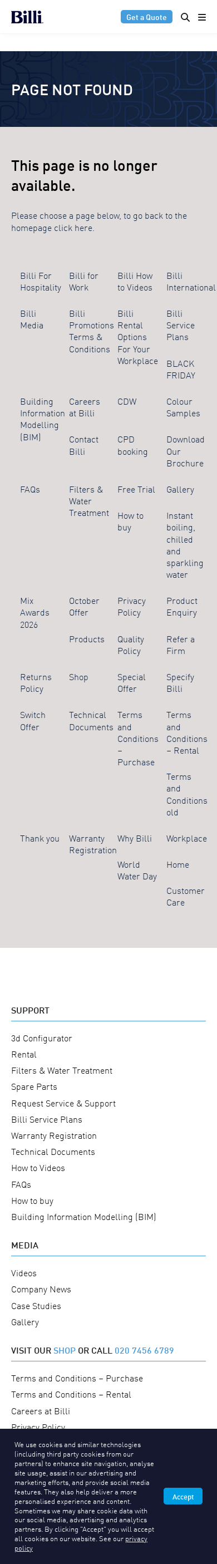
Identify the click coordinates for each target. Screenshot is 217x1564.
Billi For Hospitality (40, 280)
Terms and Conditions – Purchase (138, 737)
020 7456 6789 (144, 1349)
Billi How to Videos (134, 280)
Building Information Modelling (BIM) (42, 418)
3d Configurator (41, 1037)
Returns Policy (36, 682)
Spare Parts (34, 1086)
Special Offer (131, 682)
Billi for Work (83, 280)
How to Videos (38, 1167)
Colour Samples (183, 406)
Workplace (186, 837)
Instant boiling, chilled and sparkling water (185, 544)
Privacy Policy (131, 605)
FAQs (30, 488)
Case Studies (36, 1305)
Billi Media (31, 318)
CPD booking (132, 444)
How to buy (130, 520)
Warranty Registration (93, 843)
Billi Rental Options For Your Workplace (137, 336)
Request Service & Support (63, 1102)
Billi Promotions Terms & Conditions (91, 330)
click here (73, 227)
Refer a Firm (180, 644)
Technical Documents (91, 719)
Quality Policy (130, 644)
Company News (41, 1288)
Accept (183, 1496)
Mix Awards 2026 (35, 611)
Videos (24, 1272)
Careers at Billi (84, 406)
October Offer (84, 605)
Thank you (40, 837)
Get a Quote (146, 16)
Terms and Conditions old (187, 793)
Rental (24, 1053)
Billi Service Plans (180, 324)
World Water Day (137, 869)
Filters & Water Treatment (89, 500)
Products (87, 638)
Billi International (191, 280)
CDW (126, 400)
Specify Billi (180, 682)
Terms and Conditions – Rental (187, 731)
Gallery (180, 488)
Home (177, 863)
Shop (78, 676)
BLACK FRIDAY (180, 368)
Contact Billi (83, 444)
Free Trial (136, 488)
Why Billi (134, 837)
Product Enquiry (182, 605)
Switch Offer (33, 719)
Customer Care (185, 895)
